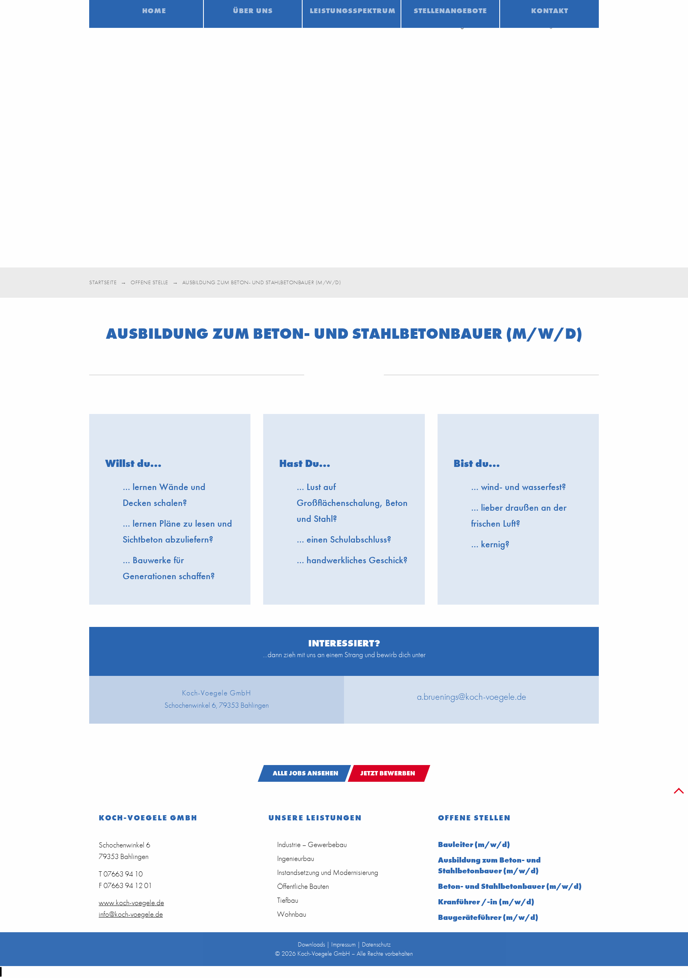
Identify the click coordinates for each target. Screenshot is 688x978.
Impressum (343, 944)
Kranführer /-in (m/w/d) (486, 902)
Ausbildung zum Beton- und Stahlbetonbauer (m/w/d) (489, 865)
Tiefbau (287, 900)
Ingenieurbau (295, 858)
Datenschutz (376, 944)
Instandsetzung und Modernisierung (327, 872)
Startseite (103, 282)
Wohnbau (291, 914)
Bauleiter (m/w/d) (474, 844)
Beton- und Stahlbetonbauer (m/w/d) (510, 886)
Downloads (311, 944)
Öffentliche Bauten (303, 886)
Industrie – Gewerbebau (312, 844)
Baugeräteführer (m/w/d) (488, 917)
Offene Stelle (149, 282)
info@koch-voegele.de (131, 914)
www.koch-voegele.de (131, 903)
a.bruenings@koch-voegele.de (471, 696)
